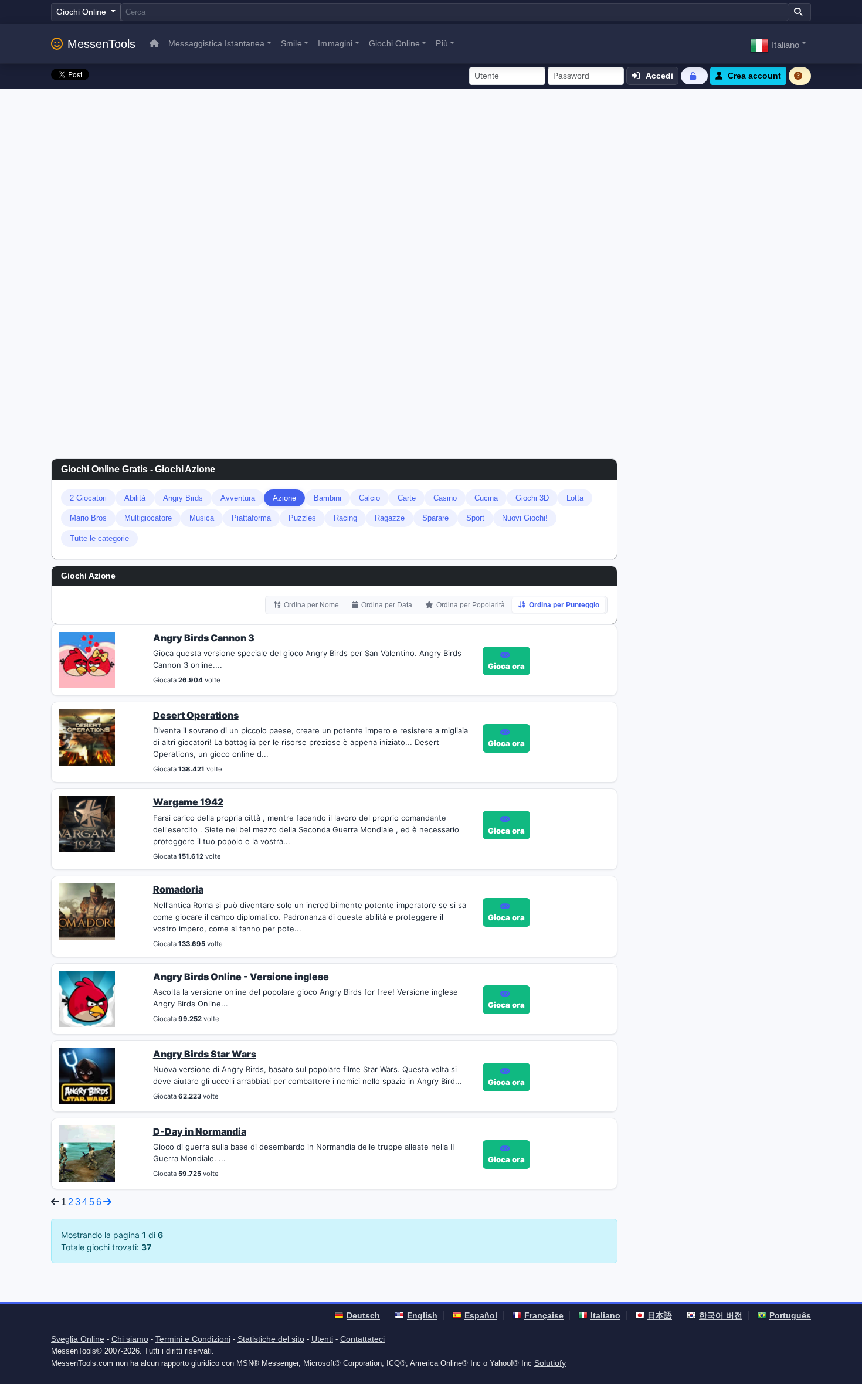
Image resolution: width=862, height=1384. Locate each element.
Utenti (322, 1339)
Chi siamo (129, 1339)
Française (544, 1315)
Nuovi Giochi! (525, 518)
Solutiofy (550, 1363)
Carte (407, 498)
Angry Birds (183, 498)
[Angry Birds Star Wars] (87, 1075)
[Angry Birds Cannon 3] (87, 659)
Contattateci (362, 1339)
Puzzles (302, 518)
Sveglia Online (77, 1339)
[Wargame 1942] (87, 823)
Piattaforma (251, 518)
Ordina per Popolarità (470, 605)
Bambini (327, 498)
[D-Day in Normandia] (87, 1152)
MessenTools (101, 44)
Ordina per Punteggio (564, 605)
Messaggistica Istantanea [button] (216, 43)
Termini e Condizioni (192, 1339)
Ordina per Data (386, 605)
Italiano (605, 1315)
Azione (284, 498)
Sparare (435, 518)
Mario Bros (88, 518)
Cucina (486, 498)
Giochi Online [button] (394, 43)
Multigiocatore (148, 518)
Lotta (574, 498)
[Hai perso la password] (694, 75)
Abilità (134, 498)
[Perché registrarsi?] (800, 76)
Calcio (369, 498)
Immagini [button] (335, 43)
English (422, 1315)
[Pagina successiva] (107, 1202)
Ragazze (390, 518)
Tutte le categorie (99, 538)
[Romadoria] (87, 910)
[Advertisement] (431, 177)
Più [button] (441, 43)
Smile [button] (291, 43)
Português (790, 1315)
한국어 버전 (720, 1315)
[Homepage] (154, 44)
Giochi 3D (532, 498)
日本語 (659, 1315)
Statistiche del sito (270, 1339)
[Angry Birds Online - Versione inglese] (87, 998)
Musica (201, 518)
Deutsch (363, 1315)
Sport (475, 518)
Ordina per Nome (311, 605)
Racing (345, 518)
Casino (445, 498)
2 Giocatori (88, 498)
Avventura (237, 498)
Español (480, 1315)
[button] (778, 44)
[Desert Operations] (87, 736)
